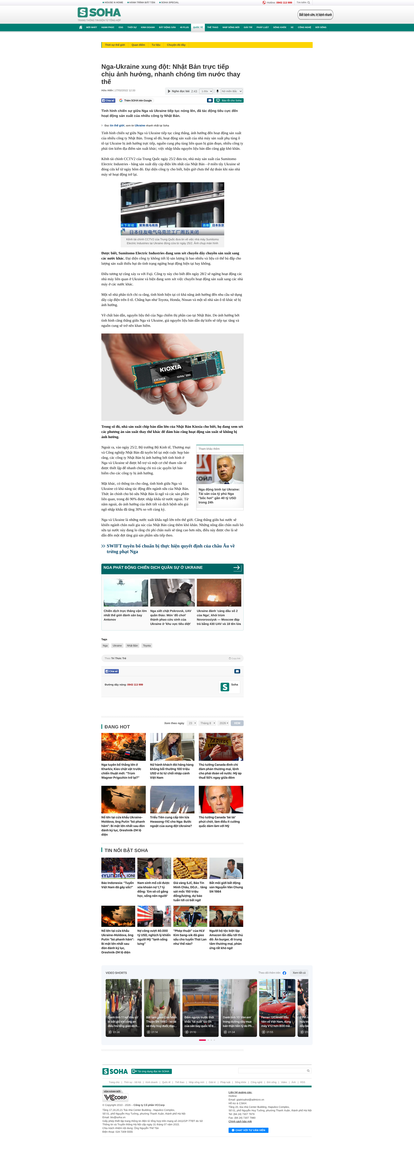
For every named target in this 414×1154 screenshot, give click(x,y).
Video (284, 1082)
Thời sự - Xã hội (132, 1082)
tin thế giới (117, 125)
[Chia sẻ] (108, 100)
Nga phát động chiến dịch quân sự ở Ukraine (153, 567)
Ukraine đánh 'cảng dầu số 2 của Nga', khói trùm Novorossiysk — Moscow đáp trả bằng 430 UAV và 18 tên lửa (219, 617)
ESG (121, 27)
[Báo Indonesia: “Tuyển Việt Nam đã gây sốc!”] (118, 868)
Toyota (147, 645)
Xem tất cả (299, 973)
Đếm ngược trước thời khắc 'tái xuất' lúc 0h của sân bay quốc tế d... (200, 1022)
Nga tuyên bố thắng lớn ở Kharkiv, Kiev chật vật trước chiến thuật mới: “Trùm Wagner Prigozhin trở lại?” (121, 771)
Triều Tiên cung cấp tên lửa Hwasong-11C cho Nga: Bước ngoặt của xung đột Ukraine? (171, 821)
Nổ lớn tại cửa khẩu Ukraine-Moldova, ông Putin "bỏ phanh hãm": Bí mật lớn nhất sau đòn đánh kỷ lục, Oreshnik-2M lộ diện (123, 825)
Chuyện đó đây (176, 44)
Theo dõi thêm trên (270, 973)
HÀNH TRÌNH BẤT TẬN (142, 2)
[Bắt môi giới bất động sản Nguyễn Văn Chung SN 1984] (226, 868)
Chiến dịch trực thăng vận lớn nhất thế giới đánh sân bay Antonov (125, 615)
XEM (237, 723)
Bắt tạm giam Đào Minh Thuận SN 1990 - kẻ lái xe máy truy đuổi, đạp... (161, 1022)
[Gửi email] (210, 100)
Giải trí (248, 27)
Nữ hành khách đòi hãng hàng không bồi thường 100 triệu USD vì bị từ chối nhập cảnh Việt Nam (172, 771)
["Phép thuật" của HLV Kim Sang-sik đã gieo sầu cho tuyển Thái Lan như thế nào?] (190, 916)
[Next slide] (303, 1009)
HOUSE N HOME (114, 2)
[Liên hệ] (237, 671)
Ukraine (140, 125)
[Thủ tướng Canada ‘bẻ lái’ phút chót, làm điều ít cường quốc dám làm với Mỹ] (221, 800)
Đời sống (320, 27)
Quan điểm (138, 44)
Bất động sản (167, 27)
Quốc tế (198, 27)
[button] (202, 1040)
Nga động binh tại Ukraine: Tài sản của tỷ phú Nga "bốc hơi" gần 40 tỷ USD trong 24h (219, 496)
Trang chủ (114, 1082)
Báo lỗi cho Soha (232, 100)
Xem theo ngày (174, 723)
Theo (172, 658)
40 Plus (184, 27)
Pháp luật (263, 27)
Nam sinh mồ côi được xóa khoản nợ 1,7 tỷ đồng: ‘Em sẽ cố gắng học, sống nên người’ (153, 889)
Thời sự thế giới (115, 44)
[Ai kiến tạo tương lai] (314, 14)
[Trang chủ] (99, 14)
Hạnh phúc (107, 27)
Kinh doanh (148, 27)
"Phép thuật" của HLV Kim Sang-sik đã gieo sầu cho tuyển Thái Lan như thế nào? (190, 937)
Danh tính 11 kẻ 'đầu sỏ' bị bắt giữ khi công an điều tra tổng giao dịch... (124, 1022)
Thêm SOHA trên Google (138, 100)
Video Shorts (116, 973)
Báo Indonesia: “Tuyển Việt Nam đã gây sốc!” (117, 885)
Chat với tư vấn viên (250, 1130)
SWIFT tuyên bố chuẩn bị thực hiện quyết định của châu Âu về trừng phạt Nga (171, 548)
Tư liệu (156, 44)
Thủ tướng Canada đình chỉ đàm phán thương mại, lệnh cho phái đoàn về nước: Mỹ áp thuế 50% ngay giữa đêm (220, 771)
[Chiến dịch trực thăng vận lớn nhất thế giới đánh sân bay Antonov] (126, 593)
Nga (105, 645)
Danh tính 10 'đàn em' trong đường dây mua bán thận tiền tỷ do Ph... (238, 1022)
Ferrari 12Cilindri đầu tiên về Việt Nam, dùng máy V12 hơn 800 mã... (276, 1022)
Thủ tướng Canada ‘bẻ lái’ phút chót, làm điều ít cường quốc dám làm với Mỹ (219, 821)
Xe (292, 27)
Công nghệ (304, 27)
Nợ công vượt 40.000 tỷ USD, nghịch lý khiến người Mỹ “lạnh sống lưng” (154, 937)
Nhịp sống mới (231, 27)
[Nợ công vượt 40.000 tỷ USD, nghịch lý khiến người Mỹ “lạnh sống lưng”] (154, 916)
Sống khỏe (279, 27)
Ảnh (294, 1082)
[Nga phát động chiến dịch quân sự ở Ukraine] (238, 568)
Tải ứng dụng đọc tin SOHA (153, 1071)
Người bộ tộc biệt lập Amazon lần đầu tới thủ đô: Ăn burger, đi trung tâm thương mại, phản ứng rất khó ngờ (226, 939)
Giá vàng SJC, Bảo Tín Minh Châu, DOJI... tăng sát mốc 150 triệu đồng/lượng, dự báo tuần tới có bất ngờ (190, 891)
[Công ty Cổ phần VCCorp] (154, 1096)
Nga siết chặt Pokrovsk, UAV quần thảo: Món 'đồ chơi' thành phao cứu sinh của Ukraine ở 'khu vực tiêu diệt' (170, 617)
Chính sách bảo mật (240, 1121)
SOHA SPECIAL (170, 2)
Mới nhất (91, 27)
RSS (302, 1082)
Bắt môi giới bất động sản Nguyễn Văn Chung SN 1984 (226, 887)
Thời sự (131, 27)
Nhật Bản (132, 645)
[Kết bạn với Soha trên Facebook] (225, 687)
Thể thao (212, 27)
